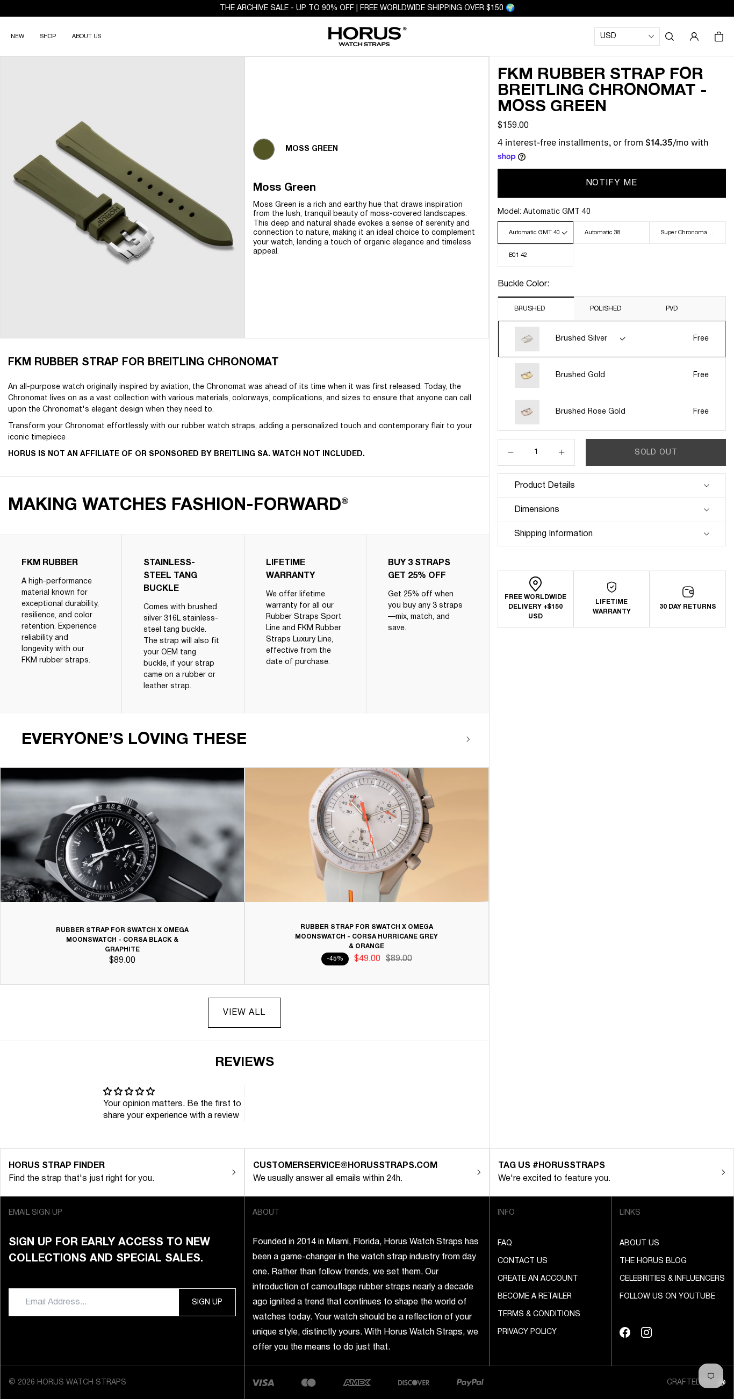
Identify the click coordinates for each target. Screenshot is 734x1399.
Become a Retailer (535, 1296)
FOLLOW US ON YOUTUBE (667, 1296)
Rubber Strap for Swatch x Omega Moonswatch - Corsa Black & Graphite (122, 940)
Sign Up (207, 1302)
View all (244, 1012)
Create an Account (538, 1278)
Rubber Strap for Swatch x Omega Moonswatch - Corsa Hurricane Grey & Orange (366, 936)
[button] (669, 36)
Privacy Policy (527, 1332)
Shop (48, 36)
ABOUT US (86, 36)
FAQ (505, 1243)
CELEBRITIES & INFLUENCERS (672, 1278)
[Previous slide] (437, 739)
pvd (672, 309)
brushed (529, 309)
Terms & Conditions (539, 1314)
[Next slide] (469, 739)
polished (605, 309)
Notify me (612, 183)
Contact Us (523, 1261)
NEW (17, 36)
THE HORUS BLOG (653, 1261)
